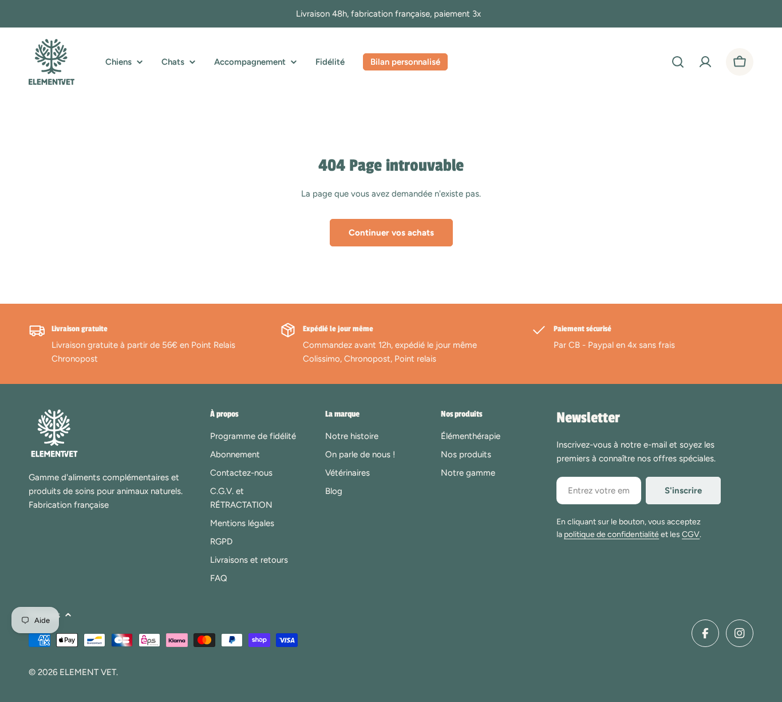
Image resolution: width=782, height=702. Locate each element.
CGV (691, 534)
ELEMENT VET (88, 672)
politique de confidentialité (611, 534)
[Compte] (705, 62)
